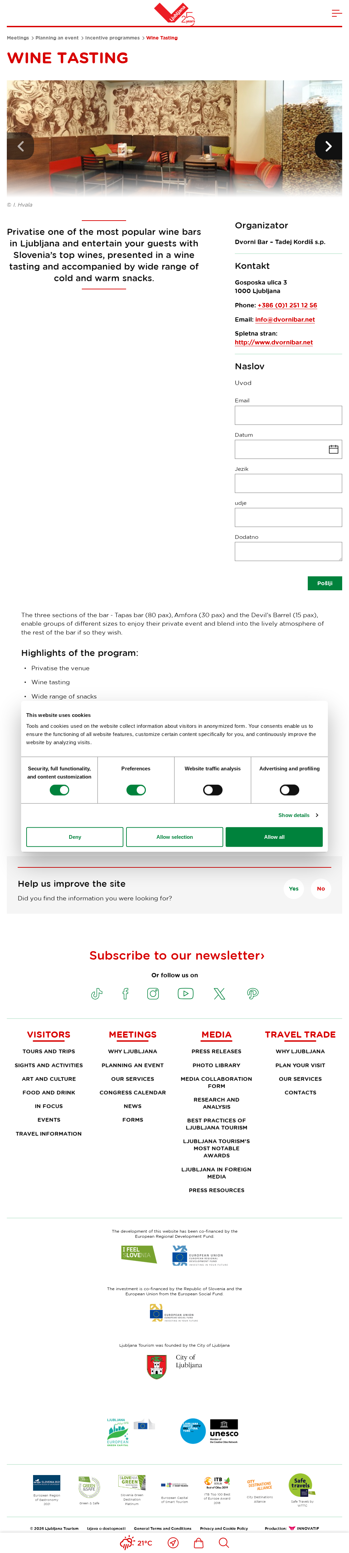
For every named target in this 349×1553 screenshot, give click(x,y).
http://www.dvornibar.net (274, 342)
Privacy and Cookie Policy (224, 1528)
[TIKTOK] (97, 993)
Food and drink (48, 1092)
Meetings (18, 38)
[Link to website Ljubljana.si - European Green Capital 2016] (131, 1432)
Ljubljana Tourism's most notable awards (216, 1148)
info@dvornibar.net (285, 319)
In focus (49, 1106)
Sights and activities (49, 1065)
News (132, 1106)
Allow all (274, 836)
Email (242, 400)
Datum (244, 435)
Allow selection (174, 836)
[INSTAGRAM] (153, 993)
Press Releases (216, 1051)
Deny (75, 836)
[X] (219, 993)
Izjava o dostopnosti (106, 1528)
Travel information (49, 1134)
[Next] (328, 146)
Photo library (216, 1065)
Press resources (216, 1190)
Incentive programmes (112, 38)
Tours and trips (48, 1051)
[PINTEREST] (252, 993)
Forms (132, 1120)
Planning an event (57, 38)
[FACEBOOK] (125, 993)
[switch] (136, 790)
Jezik (241, 469)
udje (240, 503)
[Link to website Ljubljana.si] (174, 1367)
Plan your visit (300, 1065)
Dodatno (246, 537)
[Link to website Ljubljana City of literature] (209, 1431)
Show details (293, 815)
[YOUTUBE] (186, 993)
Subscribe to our (174, 955)
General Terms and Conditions (163, 1528)
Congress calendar (133, 1092)
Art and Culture (49, 1079)
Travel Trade (300, 1034)
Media (216, 1034)
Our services (132, 1079)
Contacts (300, 1092)
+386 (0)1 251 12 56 (287, 305)
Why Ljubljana (132, 1051)
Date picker (288, 449)
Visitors (49, 1034)
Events (48, 1120)
